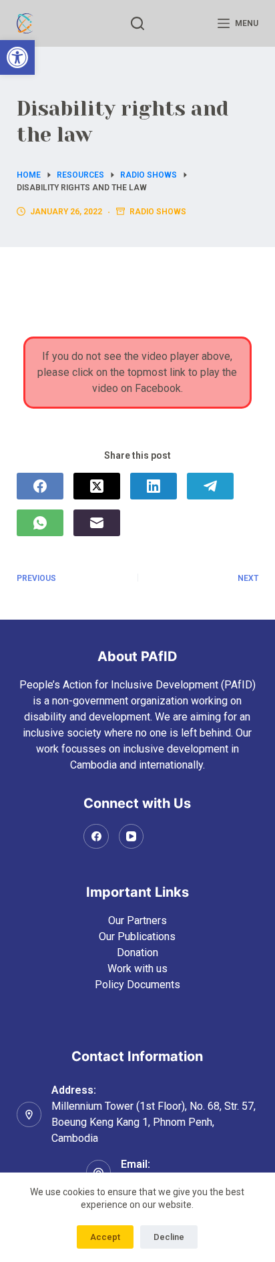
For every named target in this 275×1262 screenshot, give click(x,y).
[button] (17, 57)
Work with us (137, 968)
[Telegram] (210, 486)
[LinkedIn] (153, 486)
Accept (105, 1237)
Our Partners (137, 920)
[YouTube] (131, 836)
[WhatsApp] (40, 522)
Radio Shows (157, 211)
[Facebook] (40, 486)
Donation (137, 952)
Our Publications (137, 936)
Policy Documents (137, 984)
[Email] (96, 522)
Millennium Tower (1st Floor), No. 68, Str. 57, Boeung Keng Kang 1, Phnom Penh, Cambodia (153, 1122)
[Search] (137, 23)
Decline (169, 1237)
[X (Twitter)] (96, 486)
